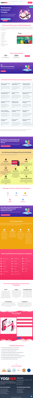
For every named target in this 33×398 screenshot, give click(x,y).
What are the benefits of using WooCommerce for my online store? (10, 347)
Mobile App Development (14, 1)
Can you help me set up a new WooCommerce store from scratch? (10, 349)
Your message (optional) (20, 326)
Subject (18, 323)
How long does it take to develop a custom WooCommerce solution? (10, 354)
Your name (18, 316)
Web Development (21, 1)
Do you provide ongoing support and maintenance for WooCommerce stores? (11, 357)
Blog (24, 1)
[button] (16, 348)
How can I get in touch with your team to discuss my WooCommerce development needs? (13, 355)
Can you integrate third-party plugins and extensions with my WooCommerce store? (12, 352)
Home (10, 1)
